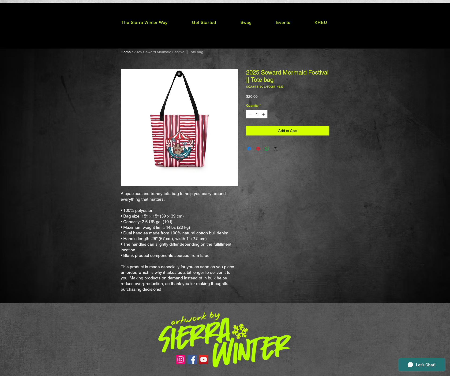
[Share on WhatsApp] (267, 148)
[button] (144, 22)
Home (126, 52)
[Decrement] (250, 114)
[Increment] (264, 114)
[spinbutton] (257, 114)
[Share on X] (276, 148)
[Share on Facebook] (249, 148)
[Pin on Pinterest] (258, 148)
